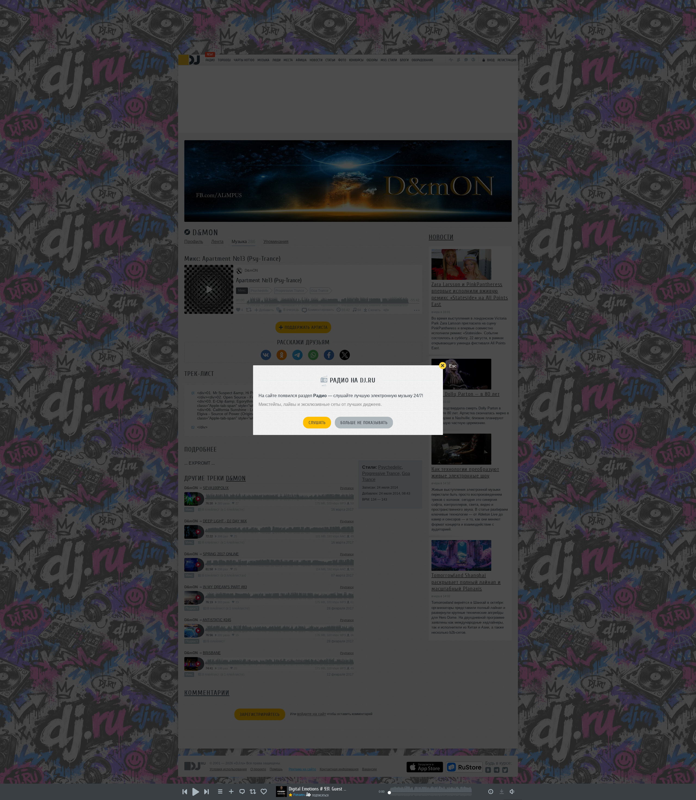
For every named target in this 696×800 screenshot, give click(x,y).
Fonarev (299, 795)
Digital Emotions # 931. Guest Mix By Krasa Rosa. (319, 789)
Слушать (317, 422)
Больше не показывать (364, 422)
